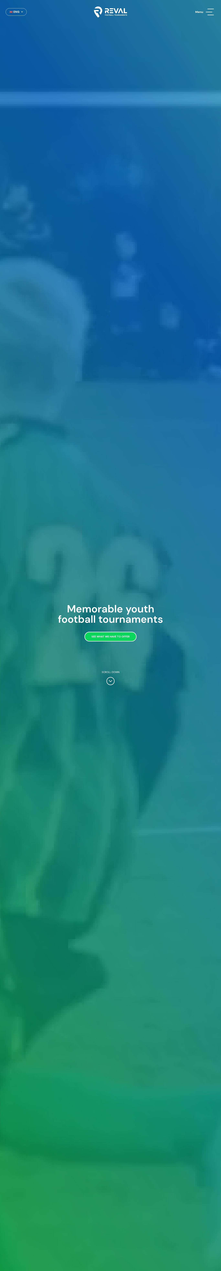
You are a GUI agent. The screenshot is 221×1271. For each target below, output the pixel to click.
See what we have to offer (110, 636)
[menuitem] (16, 11)
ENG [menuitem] (16, 12)
